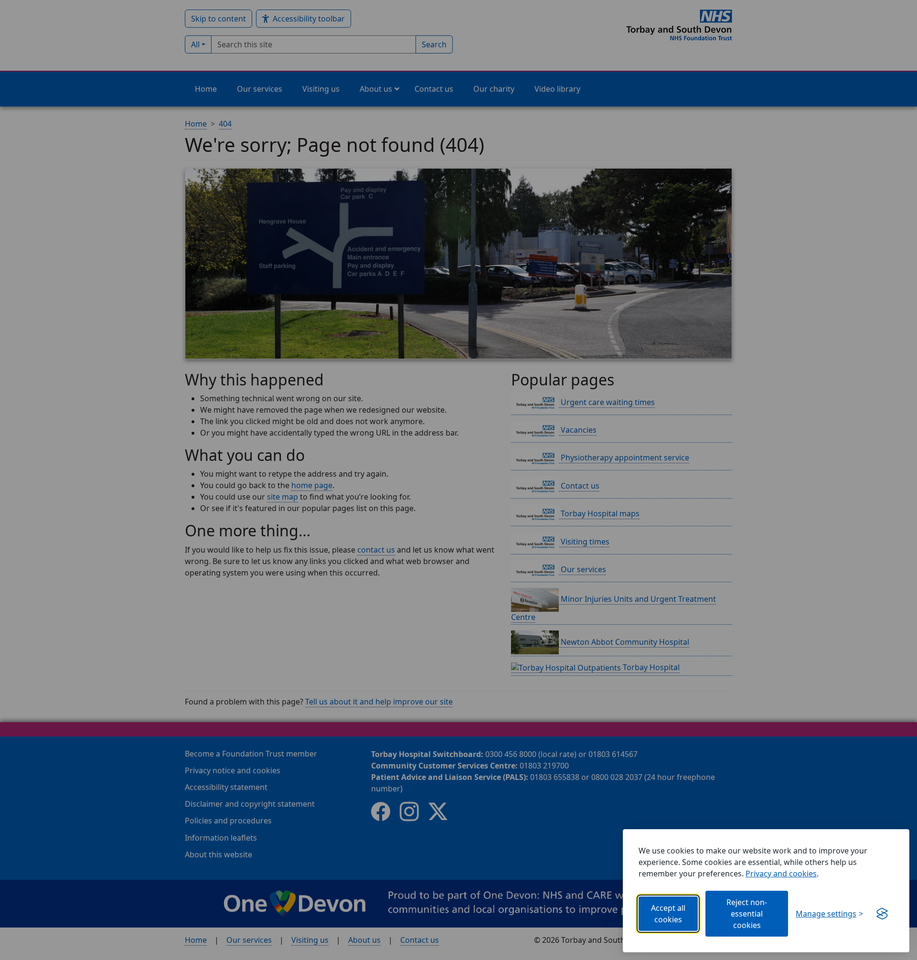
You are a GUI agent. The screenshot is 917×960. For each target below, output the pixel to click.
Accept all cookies (668, 914)
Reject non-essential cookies (746, 913)
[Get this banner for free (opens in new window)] (882, 913)
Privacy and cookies (781, 873)
